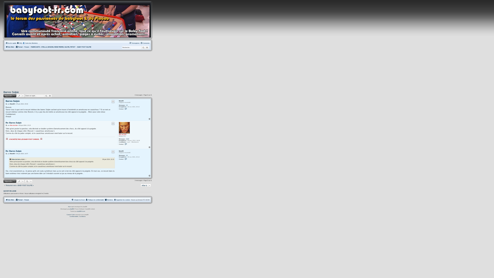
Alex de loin (122, 134)
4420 (127, 139)
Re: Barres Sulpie (13, 123)
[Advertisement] (77, 71)
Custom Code (71, 214)
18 (127, 105)
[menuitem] (19, 43)
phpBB (72, 209)
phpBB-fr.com (81, 211)
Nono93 (121, 101)
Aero (69, 206)
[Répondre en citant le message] (113, 101)
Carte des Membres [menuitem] (31, 43)
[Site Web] (79, 21)
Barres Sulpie (11, 92)
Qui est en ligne (9, 191)
